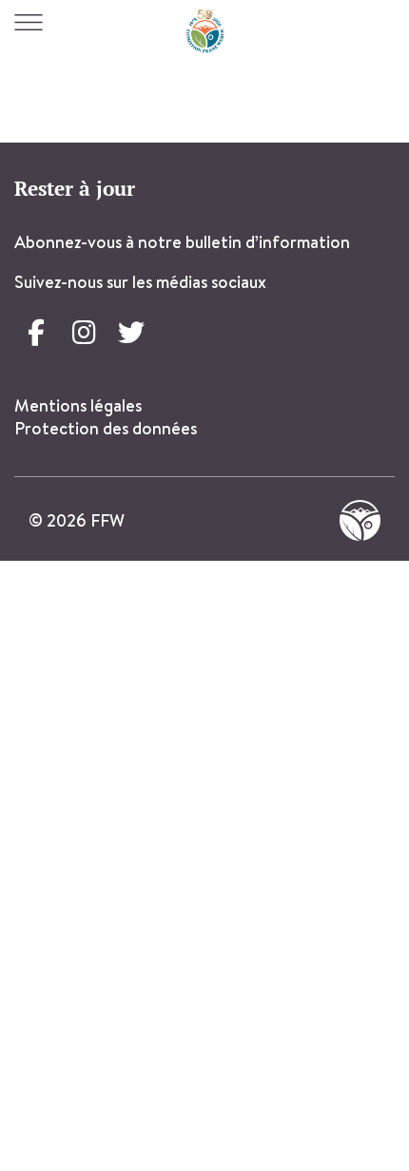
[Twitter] (131, 333)
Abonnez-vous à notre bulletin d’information (182, 242)
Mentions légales (78, 405)
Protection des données (107, 428)
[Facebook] (36, 333)
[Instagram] (84, 333)
